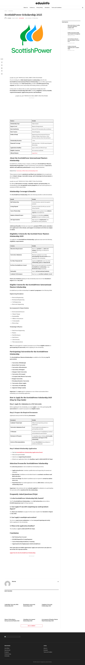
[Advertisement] (31, 67)
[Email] (2, 74)
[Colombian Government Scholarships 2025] (31, 613)
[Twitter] (2, 65)
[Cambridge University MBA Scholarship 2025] (13, 598)
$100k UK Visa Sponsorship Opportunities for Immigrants (74, 33)
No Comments (29, 18)
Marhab (9, 18)
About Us (26, 7)
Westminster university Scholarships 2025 (29, 605)
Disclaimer (47, 7)
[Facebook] (2, 62)
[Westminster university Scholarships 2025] (31, 598)
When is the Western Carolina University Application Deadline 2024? (74, 26)
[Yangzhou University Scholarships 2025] (50, 598)
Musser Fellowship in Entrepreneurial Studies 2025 (12, 620)
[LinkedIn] (2, 68)
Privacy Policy (40, 7)
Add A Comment (31, 625)
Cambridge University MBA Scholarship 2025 (11, 605)
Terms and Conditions (56, 7)
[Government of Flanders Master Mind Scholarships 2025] (50, 613)
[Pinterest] (2, 71)
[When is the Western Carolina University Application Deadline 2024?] (64, 27)
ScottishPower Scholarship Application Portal (30, 452)
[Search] (82, 7)
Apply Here (34, 153)
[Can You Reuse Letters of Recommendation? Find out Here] (64, 40)
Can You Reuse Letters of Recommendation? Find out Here (73, 40)
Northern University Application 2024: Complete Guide (73, 47)
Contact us (32, 7)
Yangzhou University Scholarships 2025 (47, 605)
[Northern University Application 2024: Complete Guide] (64, 48)
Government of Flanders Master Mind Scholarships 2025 (50, 620)
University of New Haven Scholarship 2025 (27, 170)
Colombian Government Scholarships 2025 (29, 620)
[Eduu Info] (42, 3)
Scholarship (21, 18)
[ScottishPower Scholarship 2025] (32, 38)
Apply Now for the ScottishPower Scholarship (22, 553)
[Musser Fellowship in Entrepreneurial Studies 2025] (13, 613)
